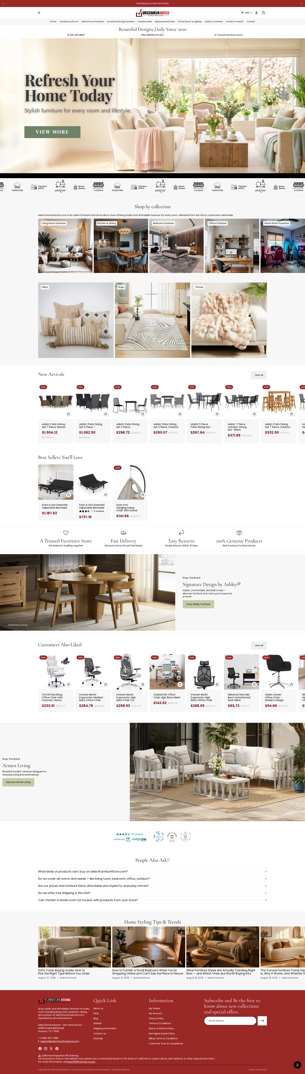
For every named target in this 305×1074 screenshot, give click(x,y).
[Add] (68, 414)
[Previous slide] (3, 3)
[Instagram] (45, 1049)
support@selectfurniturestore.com (59, 1041)
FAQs (96, 1013)
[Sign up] (262, 1020)
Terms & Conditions (160, 1023)
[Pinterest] (57, 1049)
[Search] (39, 12)
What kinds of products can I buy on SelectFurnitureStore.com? (83, 871)
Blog (95, 1018)
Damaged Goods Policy (162, 1033)
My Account (155, 1013)
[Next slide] (301, 3)
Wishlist (97, 1023)
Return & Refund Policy (161, 1028)
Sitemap (98, 1038)
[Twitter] (51, 1049)
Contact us (99, 1033)
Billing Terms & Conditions (163, 1038)
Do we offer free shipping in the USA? (64, 893)
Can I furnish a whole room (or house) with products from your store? (88, 900)
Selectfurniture (62, 1069)
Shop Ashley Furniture (198, 604)
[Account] (256, 12)
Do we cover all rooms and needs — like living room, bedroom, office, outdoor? (94, 879)
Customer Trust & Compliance (166, 1043)
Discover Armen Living (18, 782)
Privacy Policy (156, 1018)
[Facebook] (40, 1049)
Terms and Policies (258, 1069)
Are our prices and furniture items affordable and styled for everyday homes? (93, 886)
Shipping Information (105, 1028)
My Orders (154, 1008)
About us (98, 1008)
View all (259, 375)
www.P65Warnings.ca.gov (81, 1061)
